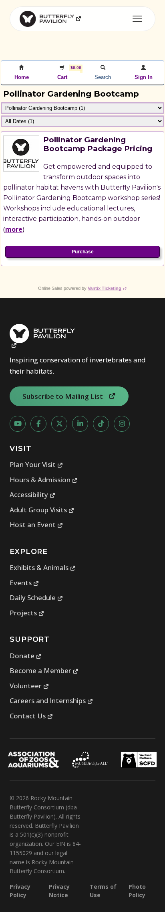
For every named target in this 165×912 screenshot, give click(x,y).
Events (24, 582)
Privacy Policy (20, 891)
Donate (26, 655)
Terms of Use (103, 891)
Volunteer (29, 685)
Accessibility (33, 494)
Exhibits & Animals (43, 567)
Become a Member (44, 670)
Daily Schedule (36, 597)
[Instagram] (122, 424)
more (13, 229)
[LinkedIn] (80, 424)
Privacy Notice (59, 891)
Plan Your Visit (36, 464)
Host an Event (36, 524)
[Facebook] (38, 424)
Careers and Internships (51, 700)
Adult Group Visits (42, 509)
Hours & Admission (44, 479)
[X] (59, 424)
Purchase (83, 252)
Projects (27, 612)
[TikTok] (101, 424)
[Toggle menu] (137, 19)
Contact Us (31, 715)
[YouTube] (18, 424)
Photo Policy (137, 891)
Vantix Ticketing (107, 288)
